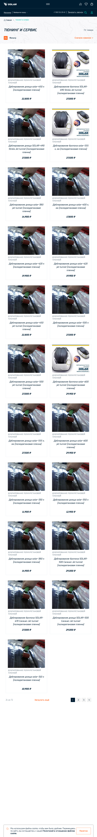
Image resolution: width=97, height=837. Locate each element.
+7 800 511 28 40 (59, 12)
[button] (75, 12)
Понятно (83, 831)
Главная (9, 20)
